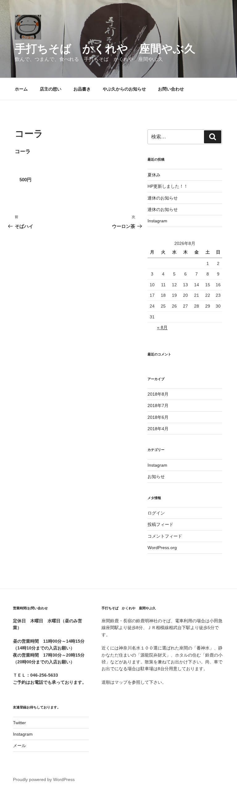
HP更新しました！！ (168, 186)
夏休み (154, 174)
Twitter (19, 722)
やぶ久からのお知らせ (124, 88)
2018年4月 (158, 428)
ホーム (21, 88)
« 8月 (162, 327)
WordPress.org (162, 547)
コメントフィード (165, 536)
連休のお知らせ (163, 197)
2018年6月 (158, 417)
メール (19, 745)
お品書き (82, 88)
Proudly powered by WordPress (44, 779)
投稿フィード (160, 524)
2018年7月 (158, 405)
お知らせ (156, 476)
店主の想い (50, 88)
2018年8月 (158, 394)
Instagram (157, 220)
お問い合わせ (171, 88)
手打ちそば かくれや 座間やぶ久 (105, 48)
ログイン (156, 512)
